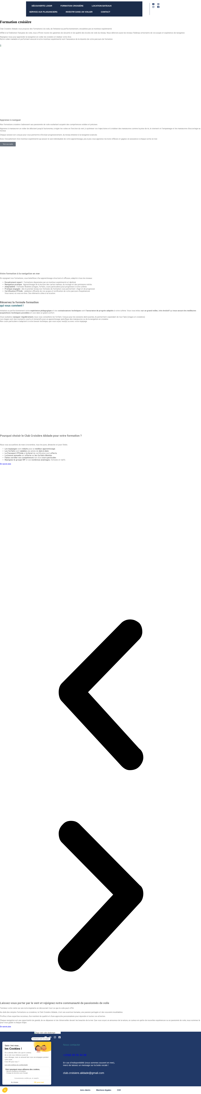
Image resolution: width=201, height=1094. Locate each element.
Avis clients (85, 1090)
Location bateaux (102, 6)
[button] (100, 695)
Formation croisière (71, 6)
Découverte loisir (42, 6)
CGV (119, 1090)
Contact (105, 12)
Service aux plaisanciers (43, 12)
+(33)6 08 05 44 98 (74, 1055)
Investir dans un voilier (79, 12)
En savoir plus (5, 464)
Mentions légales (103, 1090)
